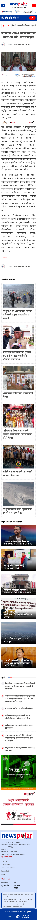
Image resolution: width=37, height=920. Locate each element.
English (32, 18)
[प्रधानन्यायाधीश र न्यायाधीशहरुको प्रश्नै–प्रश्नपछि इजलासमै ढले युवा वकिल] (18, 535)
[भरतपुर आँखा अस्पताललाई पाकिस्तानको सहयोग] (18, 560)
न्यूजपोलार (9, 44)
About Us (4, 861)
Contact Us (4, 874)
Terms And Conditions (8, 868)
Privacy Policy (5, 871)
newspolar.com (15, 911)
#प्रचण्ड (5, 257)
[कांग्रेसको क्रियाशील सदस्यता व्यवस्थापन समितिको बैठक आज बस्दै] (18, 584)
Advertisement (5, 864)
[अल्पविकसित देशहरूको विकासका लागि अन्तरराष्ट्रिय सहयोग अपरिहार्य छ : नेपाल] (18, 608)
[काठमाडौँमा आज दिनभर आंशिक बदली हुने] (18, 633)
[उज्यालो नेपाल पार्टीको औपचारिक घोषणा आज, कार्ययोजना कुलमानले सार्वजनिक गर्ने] (18, 657)
